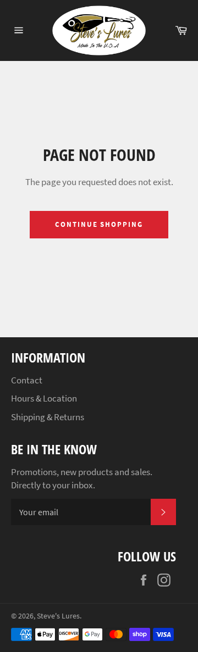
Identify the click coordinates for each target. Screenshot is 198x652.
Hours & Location (44, 398)
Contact (26, 380)
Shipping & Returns (47, 417)
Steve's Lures (58, 616)
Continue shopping (99, 224)
